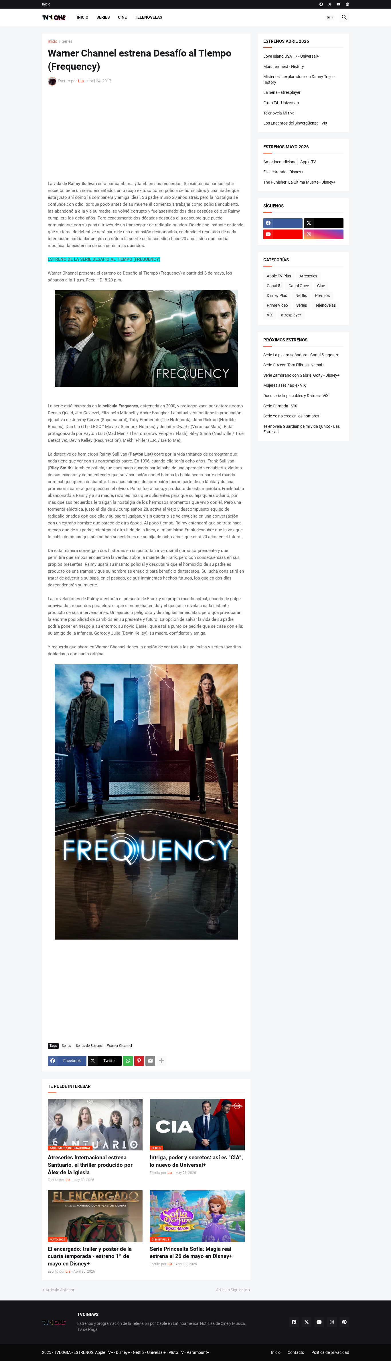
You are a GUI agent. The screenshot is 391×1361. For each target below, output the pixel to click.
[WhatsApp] (128, 1061)
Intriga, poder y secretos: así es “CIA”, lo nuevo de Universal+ (196, 1161)
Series (103, 17)
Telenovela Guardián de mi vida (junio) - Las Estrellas (301, 429)
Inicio (46, 4)
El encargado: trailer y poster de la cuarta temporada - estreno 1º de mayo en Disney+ (90, 1256)
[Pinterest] (139, 1061)
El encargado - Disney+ (283, 172)
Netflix (301, 295)
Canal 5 (273, 285)
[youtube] (339, 4)
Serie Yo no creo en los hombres (291, 416)
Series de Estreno (89, 1046)
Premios (322, 295)
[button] (330, 17)
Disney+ (123, 1352)
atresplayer (291, 315)
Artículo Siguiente (231, 1290)
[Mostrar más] (161, 1061)
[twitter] (329, 4)
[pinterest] (347, 4)
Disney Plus (277, 295)
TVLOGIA (62, 1352)
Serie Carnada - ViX (280, 406)
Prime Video (277, 305)
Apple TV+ (104, 1352)
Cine (122, 17)
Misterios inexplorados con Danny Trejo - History (299, 79)
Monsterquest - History (283, 66)
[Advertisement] (146, 133)
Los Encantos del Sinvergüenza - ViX (295, 123)
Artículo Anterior (60, 1290)
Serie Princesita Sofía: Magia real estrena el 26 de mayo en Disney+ (191, 1253)
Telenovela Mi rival (279, 113)
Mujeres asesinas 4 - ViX (284, 385)
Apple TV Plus (279, 276)
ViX (270, 315)
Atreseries (308, 276)
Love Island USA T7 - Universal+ (291, 56)
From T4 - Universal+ (281, 102)
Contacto (296, 1352)
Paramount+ (198, 1352)
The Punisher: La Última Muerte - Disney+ (299, 182)
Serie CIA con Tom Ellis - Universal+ (293, 365)
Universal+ (156, 1352)
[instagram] (323, 234)
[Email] (150, 1061)
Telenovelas (148, 17)
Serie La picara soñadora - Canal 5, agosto (300, 355)
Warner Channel (119, 1046)
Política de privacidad (330, 1352)
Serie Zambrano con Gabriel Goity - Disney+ (301, 375)
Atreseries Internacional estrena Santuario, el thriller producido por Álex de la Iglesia (90, 1164)
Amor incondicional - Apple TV (289, 162)
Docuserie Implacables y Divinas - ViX (296, 395)
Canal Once (299, 285)
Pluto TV (176, 1352)
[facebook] (321, 4)
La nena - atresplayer (282, 92)
